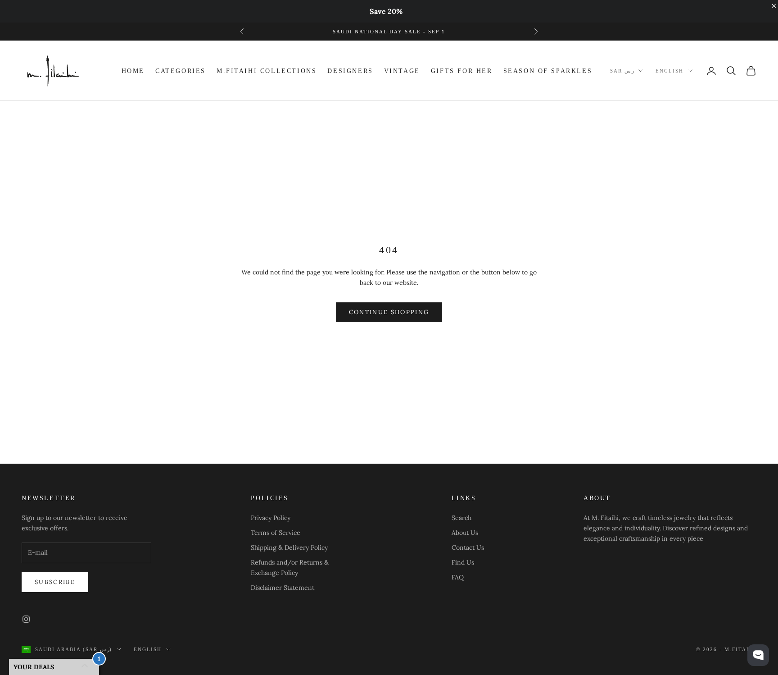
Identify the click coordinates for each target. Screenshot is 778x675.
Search (461, 518)
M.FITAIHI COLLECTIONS (267, 70)
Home (133, 70)
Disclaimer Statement (282, 588)
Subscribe (55, 582)
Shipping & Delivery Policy (289, 547)
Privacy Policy (270, 518)
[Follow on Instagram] (26, 619)
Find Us (463, 562)
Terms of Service (275, 533)
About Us (465, 533)
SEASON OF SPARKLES (548, 70)
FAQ (458, 577)
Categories (180, 70)
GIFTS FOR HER (462, 70)
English (669, 70)
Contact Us (468, 547)
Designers (350, 70)
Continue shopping (389, 312)
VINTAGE (402, 70)
